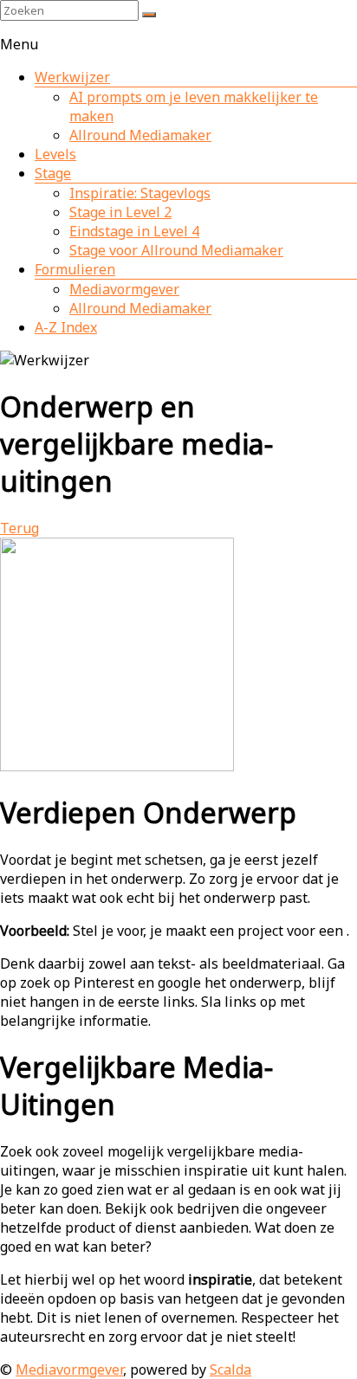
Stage (53, 173)
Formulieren (75, 269)
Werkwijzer (72, 77)
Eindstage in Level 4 (134, 231)
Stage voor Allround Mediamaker (176, 250)
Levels (55, 154)
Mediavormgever (124, 289)
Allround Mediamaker (140, 135)
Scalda (230, 1369)
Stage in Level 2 (120, 212)
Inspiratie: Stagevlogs (140, 193)
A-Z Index (66, 327)
